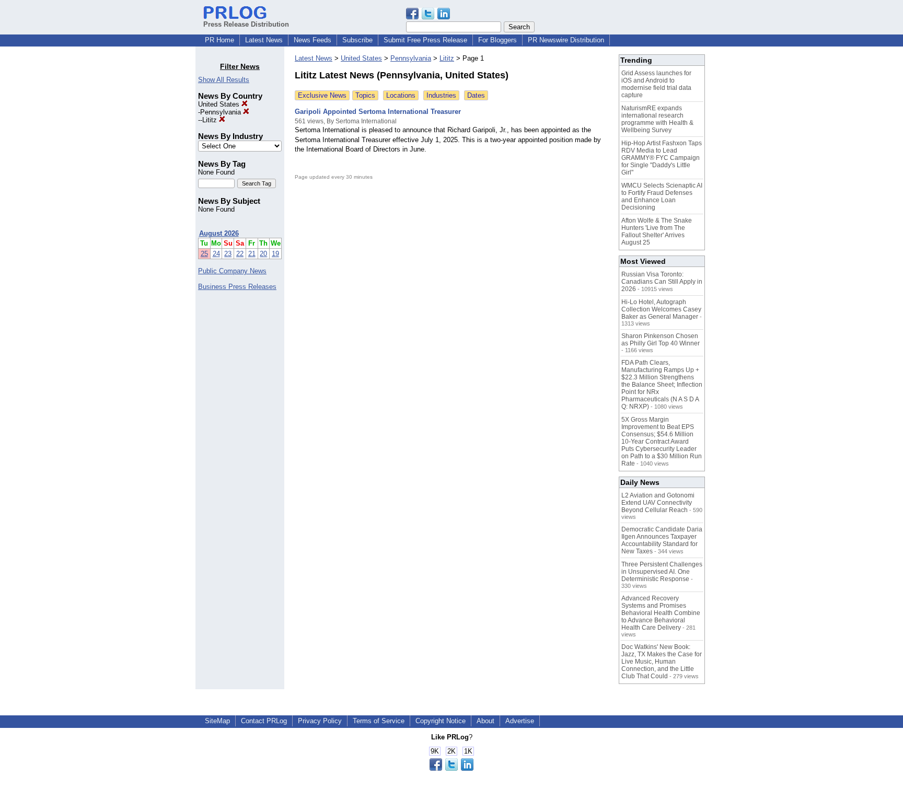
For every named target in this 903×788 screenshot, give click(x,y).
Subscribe (357, 40)
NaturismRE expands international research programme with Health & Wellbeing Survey (657, 119)
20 (263, 254)
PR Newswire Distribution (566, 40)
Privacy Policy (320, 721)
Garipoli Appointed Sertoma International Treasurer (378, 111)
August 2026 (219, 233)
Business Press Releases (237, 287)
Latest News (264, 40)
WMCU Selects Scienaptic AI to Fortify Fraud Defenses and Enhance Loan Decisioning (661, 196)
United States (219, 104)
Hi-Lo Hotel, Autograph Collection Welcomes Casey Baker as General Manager (661, 309)
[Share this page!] (428, 17)
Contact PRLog (264, 721)
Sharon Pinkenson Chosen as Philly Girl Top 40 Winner (660, 339)
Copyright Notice (440, 721)
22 (240, 254)
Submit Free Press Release (425, 40)
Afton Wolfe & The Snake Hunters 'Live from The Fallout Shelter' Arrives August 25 (656, 231)
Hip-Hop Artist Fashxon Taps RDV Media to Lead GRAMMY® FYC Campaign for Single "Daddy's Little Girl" (661, 158)
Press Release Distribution (246, 24)
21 (252, 254)
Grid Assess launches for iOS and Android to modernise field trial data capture (656, 84)
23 (227, 254)
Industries (441, 95)
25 (204, 254)
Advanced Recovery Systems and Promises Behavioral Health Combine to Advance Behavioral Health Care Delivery (660, 613)
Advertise (519, 721)
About (485, 721)
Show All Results (223, 80)
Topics (365, 95)
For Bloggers (497, 40)
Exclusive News (322, 95)
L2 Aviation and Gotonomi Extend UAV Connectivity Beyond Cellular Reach (657, 503)
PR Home (219, 40)
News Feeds (312, 40)
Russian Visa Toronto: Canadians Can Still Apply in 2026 (661, 282)
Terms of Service (378, 721)
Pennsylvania (221, 112)
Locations (400, 95)
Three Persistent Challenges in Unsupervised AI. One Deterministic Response (661, 572)
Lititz (210, 120)
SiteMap (217, 721)
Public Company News (232, 271)
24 (216, 254)
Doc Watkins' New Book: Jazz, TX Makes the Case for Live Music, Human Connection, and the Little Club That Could (661, 661)
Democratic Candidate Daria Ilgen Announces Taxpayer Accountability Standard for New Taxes (661, 540)
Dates (476, 95)
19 (275, 254)
